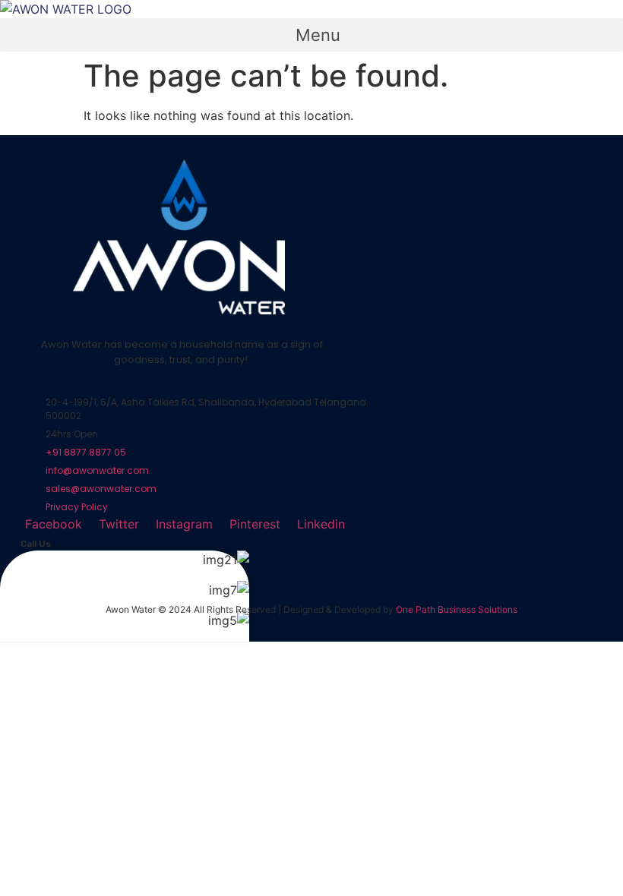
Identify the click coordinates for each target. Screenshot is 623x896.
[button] (311, 35)
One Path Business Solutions (456, 609)
